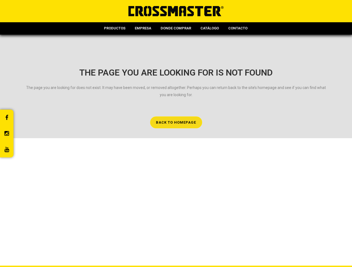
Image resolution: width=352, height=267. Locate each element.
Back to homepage (176, 122)
